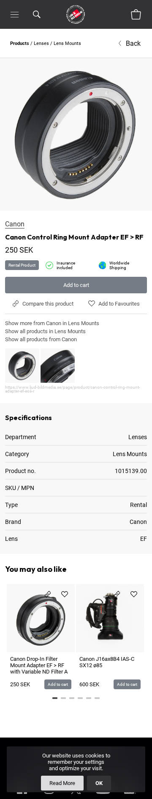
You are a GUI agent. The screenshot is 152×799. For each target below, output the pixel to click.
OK (99, 783)
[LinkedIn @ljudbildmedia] (130, 795)
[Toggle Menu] (14, 14)
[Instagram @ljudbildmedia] (48, 795)
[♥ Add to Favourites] (64, 594)
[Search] (37, 14)
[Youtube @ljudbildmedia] (103, 795)
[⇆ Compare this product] (47, 594)
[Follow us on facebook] (21, 795)
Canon (14, 224)
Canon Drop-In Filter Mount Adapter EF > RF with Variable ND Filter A (39, 665)
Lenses (41, 43)
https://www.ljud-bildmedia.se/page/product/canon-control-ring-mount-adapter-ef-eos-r (72, 389)
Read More (62, 783)
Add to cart (76, 285)
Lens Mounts (67, 43)
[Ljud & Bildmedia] (75, 14)
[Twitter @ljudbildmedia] (76, 795)
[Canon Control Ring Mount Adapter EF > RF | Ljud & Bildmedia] (76, 134)
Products (19, 43)
